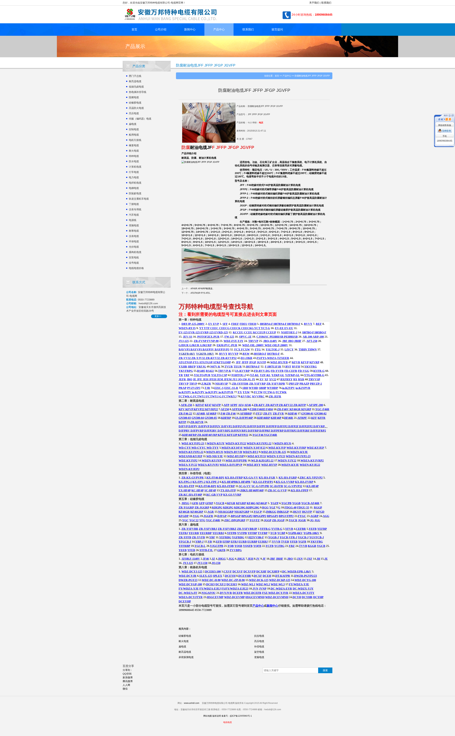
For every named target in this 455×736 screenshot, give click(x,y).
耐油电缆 (198, 147)
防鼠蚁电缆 (135, 193)
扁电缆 (132, 124)
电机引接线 (135, 140)
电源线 (132, 220)
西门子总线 (135, 76)
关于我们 (314, 2)
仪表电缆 (134, 236)
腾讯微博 (128, 681)
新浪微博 (128, 677)
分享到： (128, 670)
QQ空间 (127, 673)
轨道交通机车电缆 (139, 198)
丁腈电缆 (134, 204)
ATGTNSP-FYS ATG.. (201, 293)
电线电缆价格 (136, 268)
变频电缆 (134, 225)
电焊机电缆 (135, 182)
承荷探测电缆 (186, 657)
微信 (125, 688)
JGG (242, 205)
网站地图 (207, 716)
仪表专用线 (135, 209)
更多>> (158, 316)
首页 (134, 29)
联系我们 (326, 2)
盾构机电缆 (135, 252)
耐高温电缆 (135, 81)
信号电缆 (134, 262)
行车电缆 (134, 172)
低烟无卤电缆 (136, 86)
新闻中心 (190, 29)
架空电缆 (259, 651)
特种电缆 (134, 156)
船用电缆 (134, 134)
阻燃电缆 (134, 97)
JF (209, 147)
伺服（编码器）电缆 (140, 118)
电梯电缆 (134, 188)
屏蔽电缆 (297, 165)
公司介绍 (160, 29)
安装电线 (134, 257)
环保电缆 (134, 241)
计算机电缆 (135, 166)
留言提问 (277, 29)
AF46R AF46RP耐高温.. (202, 288)
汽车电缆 (134, 214)
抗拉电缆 (259, 635)
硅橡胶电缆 (135, 102)
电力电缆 (134, 177)
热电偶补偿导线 (137, 92)
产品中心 (219, 29)
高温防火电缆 (136, 108)
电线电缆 (227, 722)
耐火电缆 (134, 150)
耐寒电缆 (134, 230)
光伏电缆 (134, 246)
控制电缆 (134, 129)
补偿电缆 (259, 646)
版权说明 (216, 716)
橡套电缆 (134, 145)
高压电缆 (134, 113)
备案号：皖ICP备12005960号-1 (236, 716)
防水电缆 (134, 161)
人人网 (126, 685)
